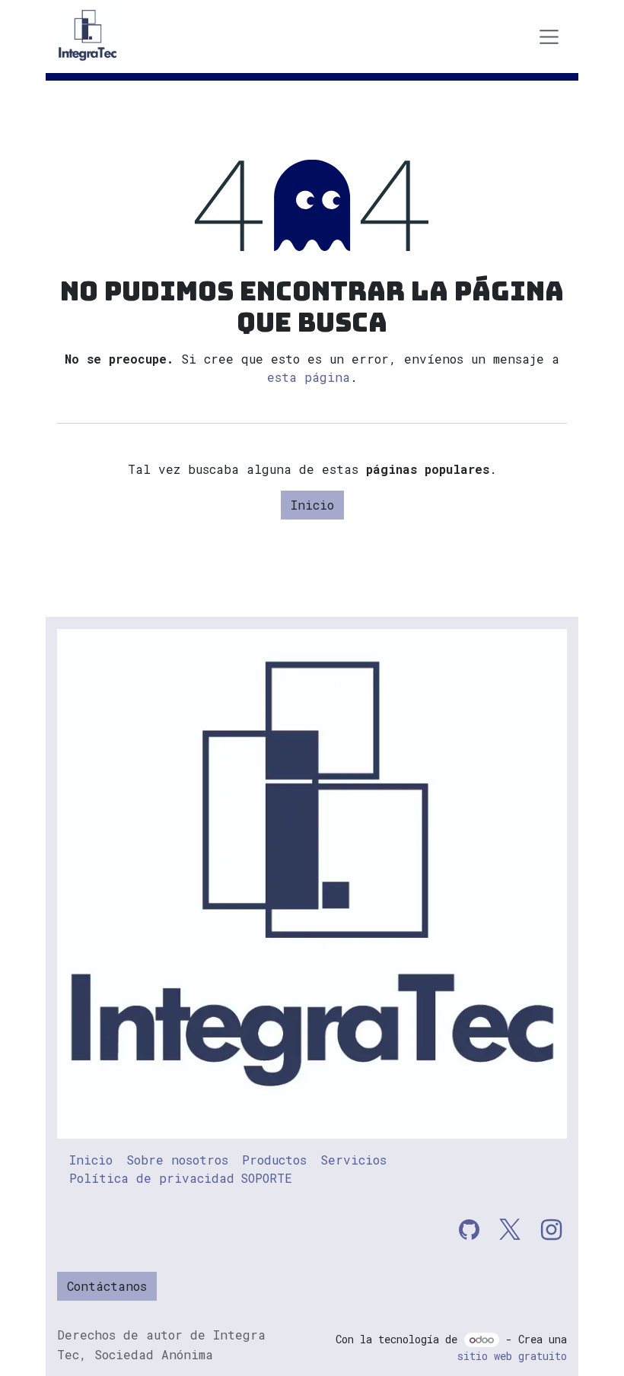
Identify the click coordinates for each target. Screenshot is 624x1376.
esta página (308, 377)
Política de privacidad (151, 1178)
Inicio (312, 505)
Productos (274, 1160)
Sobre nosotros (177, 1160)
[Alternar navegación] (549, 36)
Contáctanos (107, 1286)
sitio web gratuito (512, 1356)
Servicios (353, 1160)
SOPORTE (266, 1178)
